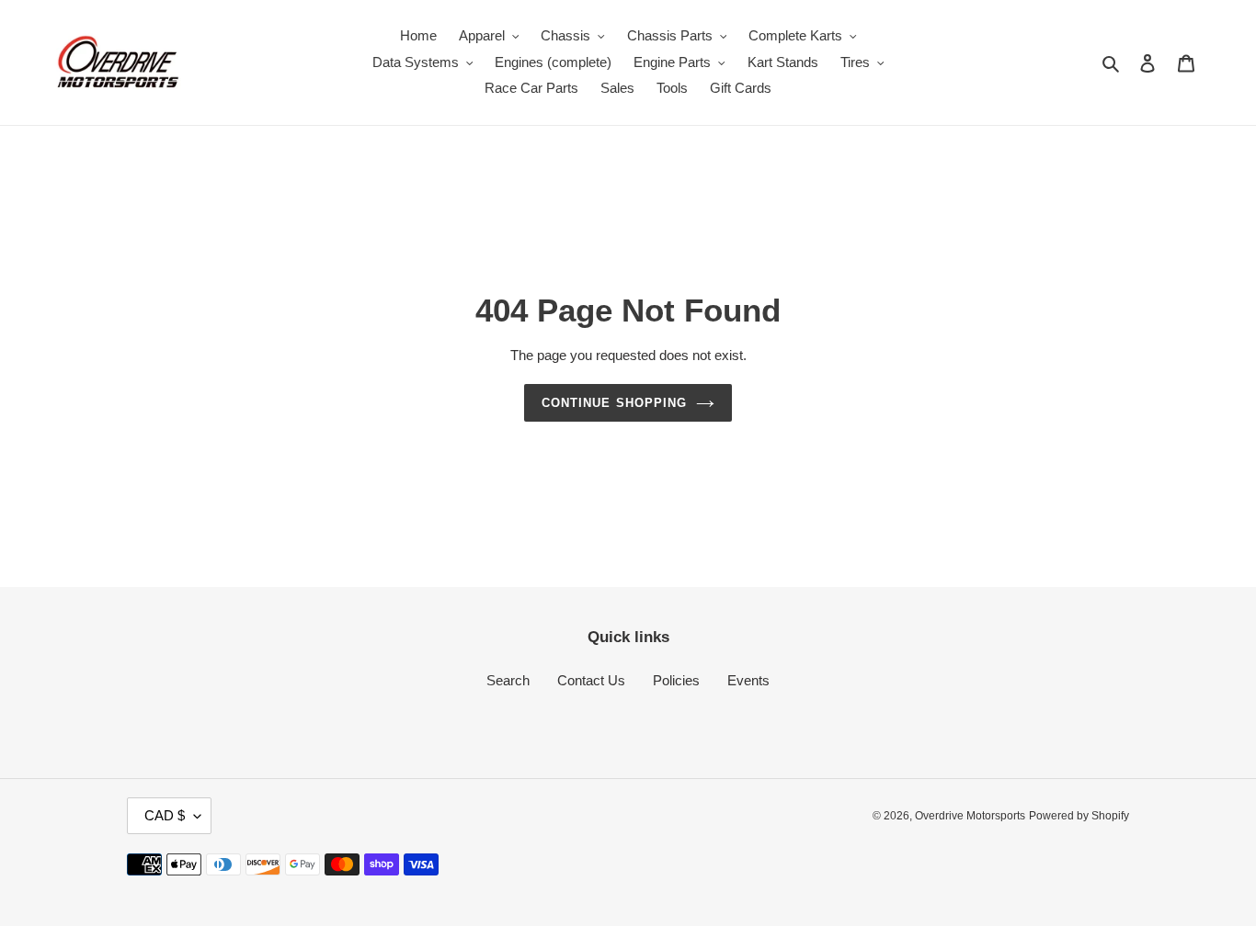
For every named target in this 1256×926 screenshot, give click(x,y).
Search (508, 680)
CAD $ (164, 815)
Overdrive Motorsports (970, 815)
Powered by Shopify (1079, 815)
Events (748, 680)
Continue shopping (614, 403)
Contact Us (591, 680)
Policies (676, 680)
